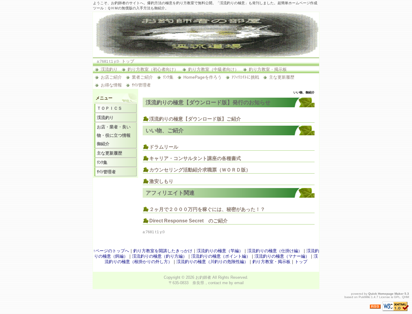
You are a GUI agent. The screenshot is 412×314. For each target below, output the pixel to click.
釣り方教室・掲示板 (268, 69)
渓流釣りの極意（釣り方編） (159, 256)
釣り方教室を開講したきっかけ (162, 250)
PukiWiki (364, 297)
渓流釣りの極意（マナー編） (282, 256)
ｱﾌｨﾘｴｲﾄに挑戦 (245, 77)
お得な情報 (111, 85)
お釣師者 (203, 277)
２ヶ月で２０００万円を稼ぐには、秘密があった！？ (207, 209)
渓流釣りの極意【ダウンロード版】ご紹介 (195, 118)
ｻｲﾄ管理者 (141, 85)
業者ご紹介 (142, 77)
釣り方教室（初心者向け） (153, 69)
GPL (397, 297)
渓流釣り (109, 69)
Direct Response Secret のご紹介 (188, 220)
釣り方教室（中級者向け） (213, 69)
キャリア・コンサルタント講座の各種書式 (195, 158)
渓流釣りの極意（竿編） (220, 250)
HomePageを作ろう (202, 77)
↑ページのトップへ (111, 250)
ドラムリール (163, 146)
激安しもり (161, 181)
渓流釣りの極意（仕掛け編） (274, 250)
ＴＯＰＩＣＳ (109, 108)
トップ (128, 61)
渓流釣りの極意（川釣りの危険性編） (212, 261)
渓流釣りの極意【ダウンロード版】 (189, 102)
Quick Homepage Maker (386, 293)
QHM (405, 297)
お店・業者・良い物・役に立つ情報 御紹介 (116, 135)
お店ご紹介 (111, 77)
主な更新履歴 (281, 77)
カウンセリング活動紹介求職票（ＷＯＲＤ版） (200, 169)
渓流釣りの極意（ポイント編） (220, 256)
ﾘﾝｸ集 (168, 77)
